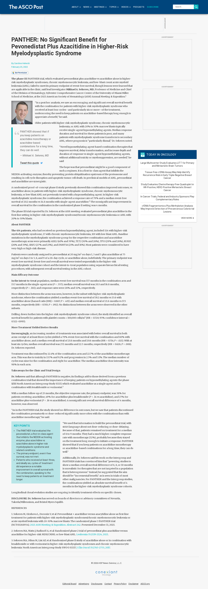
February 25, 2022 (19, 67)
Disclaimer (133, 583)
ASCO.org (145, 583)
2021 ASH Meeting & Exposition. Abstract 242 (55, 524)
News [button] (86, 7)
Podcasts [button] (138, 7)
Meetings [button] (99, 7)
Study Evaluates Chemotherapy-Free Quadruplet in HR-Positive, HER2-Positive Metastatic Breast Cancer (167, 187)
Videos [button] (125, 7)
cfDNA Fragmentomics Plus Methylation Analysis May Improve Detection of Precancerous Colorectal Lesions (167, 209)
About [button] (75, 7)
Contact (108, 583)
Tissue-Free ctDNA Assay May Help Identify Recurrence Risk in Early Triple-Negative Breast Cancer (167, 175)
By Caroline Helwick (20, 63)
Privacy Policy (120, 583)
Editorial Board (69, 583)
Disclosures (96, 583)
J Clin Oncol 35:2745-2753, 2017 (93, 547)
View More (187, 218)
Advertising (83, 583)
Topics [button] (113, 7)
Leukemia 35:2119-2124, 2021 (92, 534)
